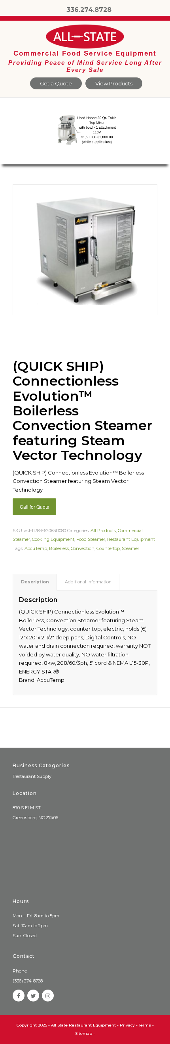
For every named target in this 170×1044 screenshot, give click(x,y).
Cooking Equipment (53, 539)
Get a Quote (56, 83)
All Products (103, 530)
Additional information (88, 582)
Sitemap (83, 1033)
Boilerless (59, 548)
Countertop (108, 548)
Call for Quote (34, 506)
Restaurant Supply (32, 776)
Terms (145, 1025)
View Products (113, 83)
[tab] (35, 582)
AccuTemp (36, 548)
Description (35, 582)
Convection (82, 548)
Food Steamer (90, 539)
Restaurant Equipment (131, 539)
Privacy (127, 1025)
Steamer (130, 548)
